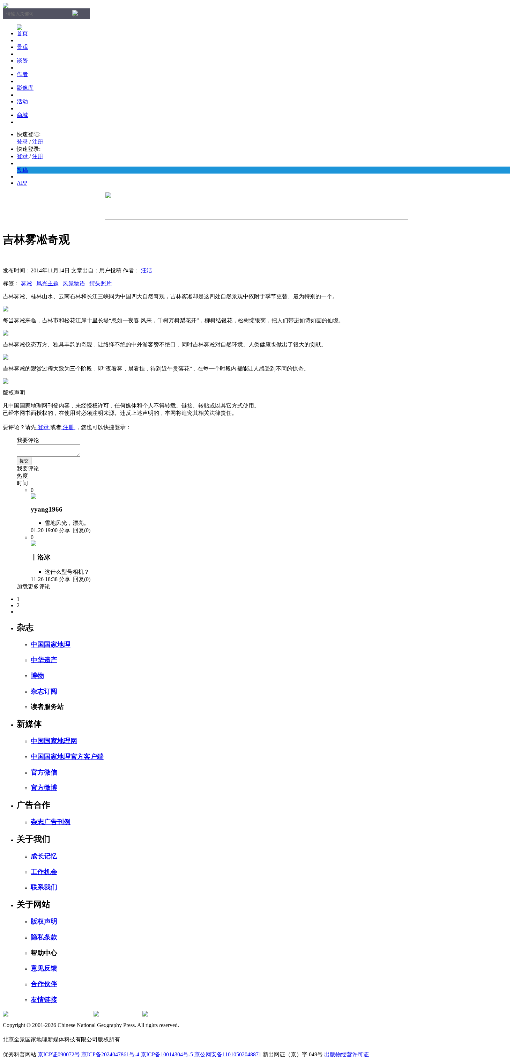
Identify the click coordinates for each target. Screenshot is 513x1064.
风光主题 (47, 283)
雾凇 (26, 283)
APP (22, 183)
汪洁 (146, 270)
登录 (22, 142)
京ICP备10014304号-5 (167, 1054)
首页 (22, 33)
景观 (22, 47)
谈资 (22, 61)
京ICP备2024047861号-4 (110, 1054)
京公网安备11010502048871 (227, 1054)
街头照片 (100, 283)
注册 (37, 142)
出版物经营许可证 (346, 1054)
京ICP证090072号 (59, 1054)
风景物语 (74, 283)
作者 (22, 74)
